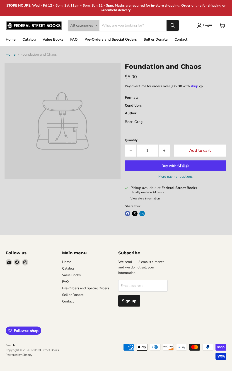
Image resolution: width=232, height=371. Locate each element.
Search (10, 345)
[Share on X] (135, 213)
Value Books (53, 39)
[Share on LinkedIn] (142, 213)
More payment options (175, 177)
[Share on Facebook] (127, 213)
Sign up (129, 301)
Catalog (29, 39)
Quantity (131, 140)
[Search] (173, 25)
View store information (145, 198)
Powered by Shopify (19, 355)
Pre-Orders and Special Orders (111, 39)
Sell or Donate (156, 39)
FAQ (74, 39)
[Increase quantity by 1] (164, 150)
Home (11, 39)
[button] (205, 25)
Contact (180, 39)
